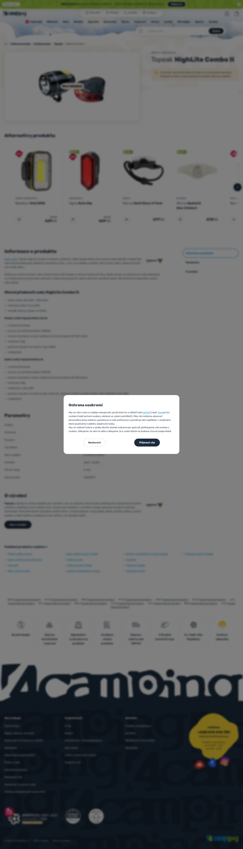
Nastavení (94, 442)
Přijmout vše (147, 442)
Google (161, 412)
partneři (146, 412)
